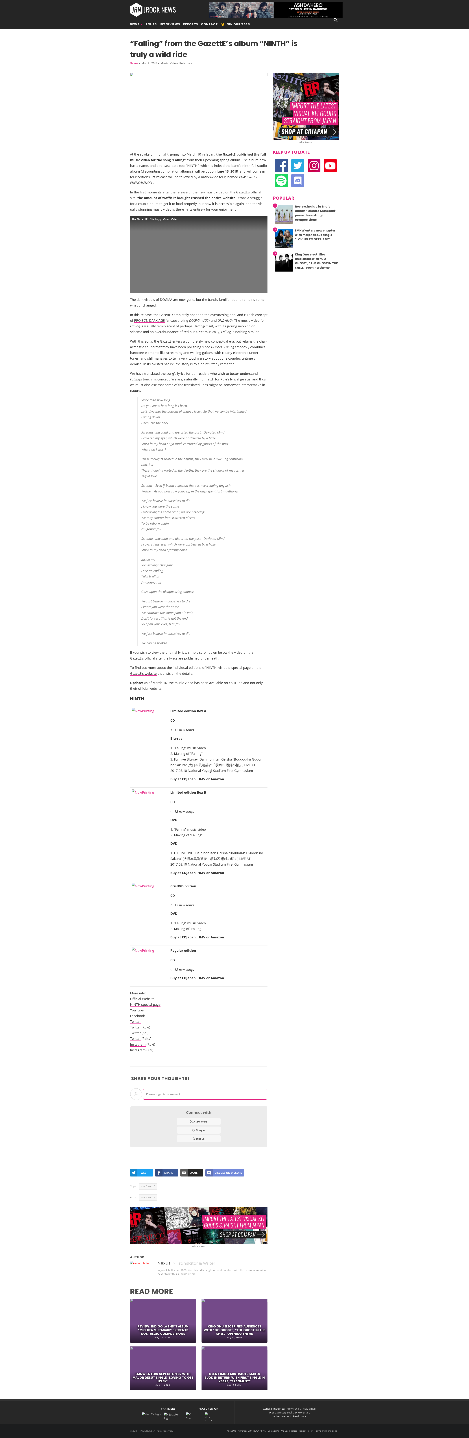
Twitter (135, 1021)
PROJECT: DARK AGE (149, 320)
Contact (209, 24)
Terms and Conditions (326, 1430)
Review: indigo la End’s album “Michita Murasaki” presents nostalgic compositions (163, 1330)
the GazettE (148, 1186)
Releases (186, 63)
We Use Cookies (289, 1430)
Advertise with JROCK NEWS (252, 1430)
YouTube (137, 1010)
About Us (231, 1430)
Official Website (142, 998)
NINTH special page (145, 1004)
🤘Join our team (236, 24)
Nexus (134, 63)
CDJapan (189, 779)
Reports (190, 24)
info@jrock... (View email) (301, 1408)
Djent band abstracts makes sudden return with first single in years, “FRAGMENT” (234, 1377)
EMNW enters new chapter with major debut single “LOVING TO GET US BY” (163, 1377)
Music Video (169, 63)
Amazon (217, 779)
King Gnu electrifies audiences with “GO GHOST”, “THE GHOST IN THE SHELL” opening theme (234, 1330)
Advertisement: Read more (289, 1416)
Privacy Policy (306, 1430)
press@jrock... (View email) (293, 1412)
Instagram (138, 1044)
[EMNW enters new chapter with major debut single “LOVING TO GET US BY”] (284, 247)
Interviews (170, 24)
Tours (151, 24)
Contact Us (273, 1430)
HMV (201, 779)
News (134, 24)
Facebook (137, 1015)
